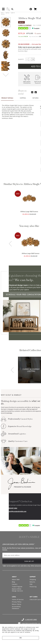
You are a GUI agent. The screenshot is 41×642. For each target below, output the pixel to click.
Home (2, 12)
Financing (33, 587)
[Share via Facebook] (36, 92)
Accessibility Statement (16, 607)
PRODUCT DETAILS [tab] (7, 98)
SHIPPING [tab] (23, 98)
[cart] (35, 9)
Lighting (7, 12)
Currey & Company (24, 25)
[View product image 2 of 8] (6, 33)
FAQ (31, 584)
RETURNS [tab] (36, 98)
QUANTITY (21, 59)
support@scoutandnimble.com (16, 511)
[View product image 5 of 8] (6, 66)
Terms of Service (18, 599)
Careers (14, 584)
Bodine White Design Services (17, 590)
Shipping (33, 579)
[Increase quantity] (33, 59)
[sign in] (31, 9)
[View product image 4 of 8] (6, 55)
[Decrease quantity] (27, 59)
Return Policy (16, 604)
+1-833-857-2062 (12, 508)
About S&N (15, 579)
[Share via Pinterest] (32, 92)
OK (20, 638)
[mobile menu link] (3, 9)
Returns (32, 582)
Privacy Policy (16, 602)
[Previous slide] (10, 244)
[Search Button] (12, 9)
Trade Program (17, 587)
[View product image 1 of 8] (6, 22)
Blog (13, 582)
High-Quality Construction (27, 82)
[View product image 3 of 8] (6, 44)
